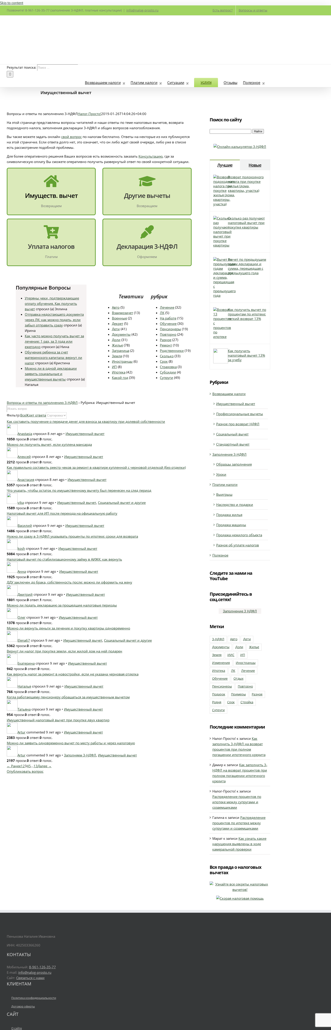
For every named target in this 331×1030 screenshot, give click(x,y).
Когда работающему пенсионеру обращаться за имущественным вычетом (68, 697)
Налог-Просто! (89, 113)
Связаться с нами (30, 978)
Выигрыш (224, 494)
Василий (25, 525)
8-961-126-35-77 (42, 967)
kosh (21, 548)
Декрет (117, 323)
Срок (164, 361)
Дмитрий (25, 594)
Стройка (246, 702)
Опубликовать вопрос (25, 771)
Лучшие (224, 165)
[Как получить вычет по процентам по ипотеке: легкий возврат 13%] (222, 336)
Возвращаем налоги (229, 394)
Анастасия (26, 479)
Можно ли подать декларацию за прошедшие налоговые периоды (62, 605)
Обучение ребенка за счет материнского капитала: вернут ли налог (53, 357)
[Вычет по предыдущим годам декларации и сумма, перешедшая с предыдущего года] (224, 295)
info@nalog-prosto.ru (142, 10)
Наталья (24, 686)
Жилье (117, 345)
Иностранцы (122, 361)
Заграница (120, 350)
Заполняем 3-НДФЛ (80, 755)
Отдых (238, 679)
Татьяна (24, 709)
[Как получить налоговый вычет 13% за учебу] (220, 362)
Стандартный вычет (232, 444)
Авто (116, 307)
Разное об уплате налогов (237, 545)
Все (23, 415)
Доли (116, 339)
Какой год (120, 377)
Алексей (24, 456)
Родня (216, 702)
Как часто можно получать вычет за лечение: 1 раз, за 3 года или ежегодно (54, 341)
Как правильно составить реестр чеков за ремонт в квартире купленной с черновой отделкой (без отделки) (96, 467)
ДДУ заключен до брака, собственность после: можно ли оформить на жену (69, 582)
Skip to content (11, 2)
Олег (21, 617)
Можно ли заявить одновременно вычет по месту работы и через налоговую (71, 743)
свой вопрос (71, 136)
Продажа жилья (229, 514)
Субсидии (168, 372)
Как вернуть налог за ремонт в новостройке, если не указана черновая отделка (72, 674)
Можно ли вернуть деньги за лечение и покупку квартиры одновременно (68, 628)
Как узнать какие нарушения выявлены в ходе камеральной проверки (239, 843)
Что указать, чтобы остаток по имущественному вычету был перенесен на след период (79, 490)
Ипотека (118, 372)
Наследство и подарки (234, 504)
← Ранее (14, 766)
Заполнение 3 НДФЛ (240, 611)
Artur (21, 732)
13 (36, 766)
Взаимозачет (122, 312)
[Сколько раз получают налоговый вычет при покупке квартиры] (222, 245)
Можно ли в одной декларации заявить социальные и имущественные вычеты (51, 373)
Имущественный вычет (85, 433)
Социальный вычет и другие (122, 502)
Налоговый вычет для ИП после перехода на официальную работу (62, 513)
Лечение (167, 307)
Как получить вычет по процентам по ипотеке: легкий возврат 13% (247, 314)
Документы (121, 334)
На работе (168, 318)
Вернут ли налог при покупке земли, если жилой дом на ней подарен (64, 651)
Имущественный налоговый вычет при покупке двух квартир (58, 720)
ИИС (230, 655)
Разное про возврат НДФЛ (237, 424)
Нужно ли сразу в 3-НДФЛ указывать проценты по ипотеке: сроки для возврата (72, 536)
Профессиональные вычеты (239, 414)
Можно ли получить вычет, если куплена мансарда (49, 444)
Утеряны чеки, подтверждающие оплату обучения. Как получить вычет (52, 303)
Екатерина (26, 663)
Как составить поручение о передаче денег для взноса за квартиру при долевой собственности (86, 421)
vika (21, 502)
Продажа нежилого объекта (239, 535)
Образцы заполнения (234, 464)
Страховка (168, 366)
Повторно (168, 334)
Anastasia (25, 433)
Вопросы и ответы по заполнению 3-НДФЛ (42, 402)
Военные (119, 318)
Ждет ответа (36, 415)
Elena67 (24, 640)
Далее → (45, 766)
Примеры (238, 694)
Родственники (172, 350)
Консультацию (150, 156)
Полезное (220, 555)
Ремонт (166, 345)
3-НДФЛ (218, 639)
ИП (114, 366)
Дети (116, 329)
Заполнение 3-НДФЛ (229, 454)
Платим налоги (225, 484)
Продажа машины (231, 525)
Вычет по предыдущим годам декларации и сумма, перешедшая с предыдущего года (247, 266)
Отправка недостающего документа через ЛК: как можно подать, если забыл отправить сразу (54, 319)
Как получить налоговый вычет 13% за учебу (246, 355)
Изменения (221, 663)
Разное (165, 339)
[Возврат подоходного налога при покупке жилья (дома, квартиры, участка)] (224, 204)
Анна (22, 571)
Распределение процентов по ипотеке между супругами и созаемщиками (236, 802)
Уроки (221, 474)
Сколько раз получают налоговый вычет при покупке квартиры (246, 222)
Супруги (166, 377)
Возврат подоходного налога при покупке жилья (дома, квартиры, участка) (246, 184)
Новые (255, 165)
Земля (117, 356)
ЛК (162, 312)
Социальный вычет (232, 434)
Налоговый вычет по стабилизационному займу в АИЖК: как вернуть (64, 559)
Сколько (167, 356)
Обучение (168, 323)
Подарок (218, 694)
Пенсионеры (170, 329)
